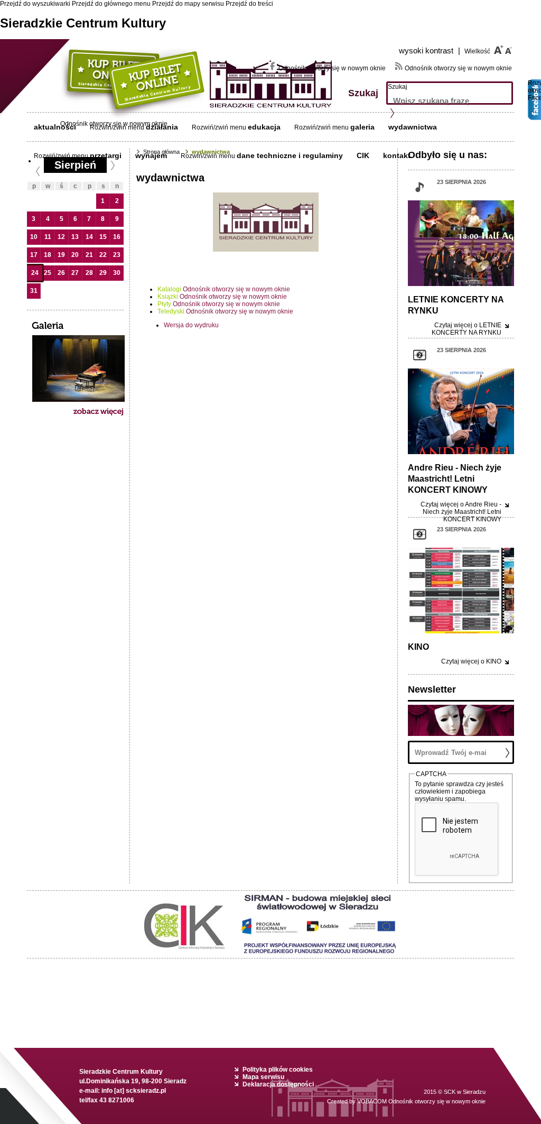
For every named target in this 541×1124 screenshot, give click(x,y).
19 (61, 255)
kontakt (397, 155)
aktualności (55, 127)
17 (34, 255)
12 (61, 237)
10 (34, 237)
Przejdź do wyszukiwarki (35, 3)
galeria (362, 127)
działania (162, 127)
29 (103, 273)
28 (89, 273)
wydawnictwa (412, 127)
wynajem (151, 155)
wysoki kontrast (429, 50)
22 (103, 255)
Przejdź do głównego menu (111, 3)
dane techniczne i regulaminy (290, 155)
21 (89, 255)
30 (116, 273)
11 (47, 237)
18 (47, 255)
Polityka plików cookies (277, 1069)
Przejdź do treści (249, 3)
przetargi (106, 155)
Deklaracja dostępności (278, 1084)
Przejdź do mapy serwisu (188, 3)
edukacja (264, 127)
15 (103, 237)
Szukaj (397, 86)
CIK (363, 155)
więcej (466, 328)
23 (116, 255)
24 (35, 273)
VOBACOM (421, 1101)
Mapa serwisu (263, 1077)
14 (89, 237)
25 (47, 273)
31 (34, 290)
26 (61, 273)
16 (116, 237)
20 (75, 255)
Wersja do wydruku (191, 325)
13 (75, 237)
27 (75, 273)
